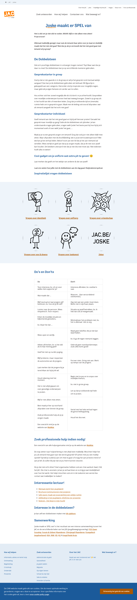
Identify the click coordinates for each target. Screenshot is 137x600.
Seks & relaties (42, 577)
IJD (56, 535)
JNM (52, 535)
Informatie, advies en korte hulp (15, 557)
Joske (14, 2)
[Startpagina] (6, 2)
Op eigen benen (42, 571)
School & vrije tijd (43, 574)
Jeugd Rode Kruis (70, 535)
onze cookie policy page (39, 594)
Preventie (7, 574)
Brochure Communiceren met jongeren (54, 492)
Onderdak (7, 571)
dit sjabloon (71, 513)
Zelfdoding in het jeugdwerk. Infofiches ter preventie (59, 498)
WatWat (51, 427)
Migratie (40, 567)
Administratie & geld (44, 557)
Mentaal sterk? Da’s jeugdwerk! (51, 489)
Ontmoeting (8, 561)
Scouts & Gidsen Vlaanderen (53, 532)
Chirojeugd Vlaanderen (75, 532)
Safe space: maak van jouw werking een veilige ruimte (60, 495)
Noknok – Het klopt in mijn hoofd (52, 501)
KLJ (59, 535)
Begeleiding (8, 564)
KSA (48, 535)
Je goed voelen (42, 564)
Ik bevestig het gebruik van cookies (116, 591)
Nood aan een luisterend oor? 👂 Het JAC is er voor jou (82, 558)
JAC (10, 2)
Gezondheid (41, 561)
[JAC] (9, 14)
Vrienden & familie (43, 580)
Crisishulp (7, 567)
